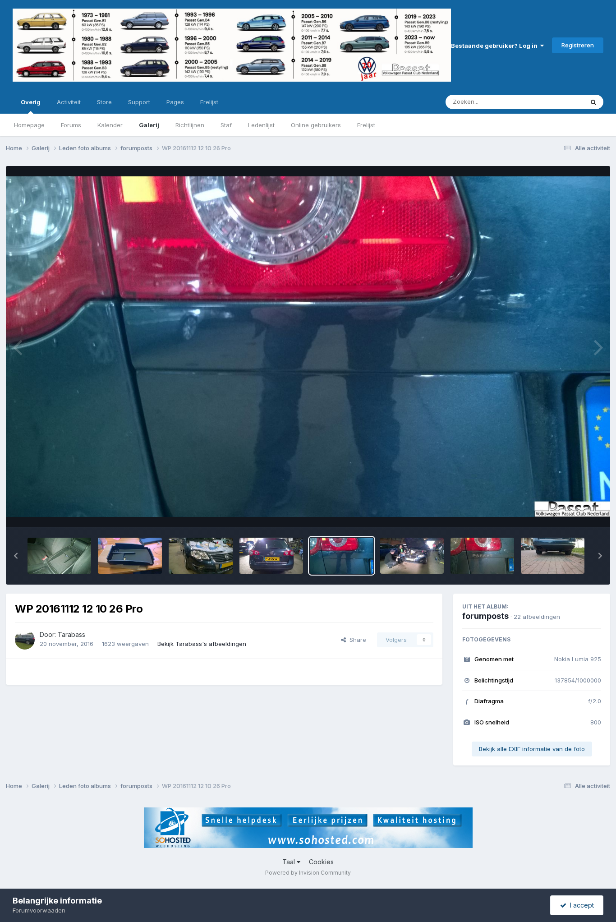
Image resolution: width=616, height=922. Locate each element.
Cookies (321, 862)
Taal (289, 862)
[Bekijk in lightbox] (308, 346)
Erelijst (366, 125)
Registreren (577, 45)
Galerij (149, 125)
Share (356, 639)
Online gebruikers (316, 125)
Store (104, 102)
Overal (562, 101)
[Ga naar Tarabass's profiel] (25, 640)
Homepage (29, 125)
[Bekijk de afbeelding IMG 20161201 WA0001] (130, 556)
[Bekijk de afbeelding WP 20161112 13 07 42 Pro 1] (200, 556)
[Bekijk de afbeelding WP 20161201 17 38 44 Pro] (59, 556)
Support (139, 102)
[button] (16, 556)
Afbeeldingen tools (563, 510)
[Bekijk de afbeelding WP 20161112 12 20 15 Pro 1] (271, 556)
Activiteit (69, 102)
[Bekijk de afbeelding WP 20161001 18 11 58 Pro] (552, 556)
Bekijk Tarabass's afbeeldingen (201, 643)
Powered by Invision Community (308, 872)
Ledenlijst (261, 125)
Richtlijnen (189, 125)
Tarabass (71, 634)
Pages (175, 102)
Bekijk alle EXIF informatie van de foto (532, 748)
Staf (226, 125)
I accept (580, 905)
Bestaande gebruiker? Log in (495, 45)
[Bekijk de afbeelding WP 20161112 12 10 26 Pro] (341, 556)
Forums (71, 125)
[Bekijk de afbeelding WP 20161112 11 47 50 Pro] (482, 556)
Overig (31, 102)
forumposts (485, 616)
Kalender (110, 125)
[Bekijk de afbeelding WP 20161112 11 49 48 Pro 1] (412, 556)
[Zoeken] (593, 102)
